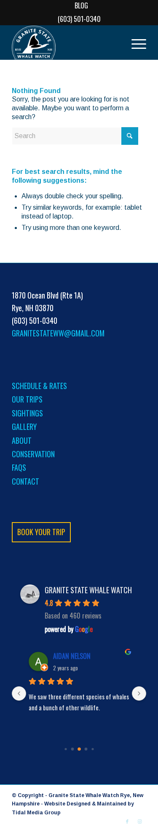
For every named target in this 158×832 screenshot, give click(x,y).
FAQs (19, 467)
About (22, 440)
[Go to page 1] (72, 748)
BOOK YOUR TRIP (41, 531)
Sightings (27, 413)
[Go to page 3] (85, 748)
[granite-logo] (65, 42)
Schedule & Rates (39, 385)
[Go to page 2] (79, 749)
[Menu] (134, 42)
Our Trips (27, 399)
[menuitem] (81, 5)
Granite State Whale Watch (88, 589)
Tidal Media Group (36, 813)
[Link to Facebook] (127, 821)
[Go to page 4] (92, 749)
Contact (25, 481)
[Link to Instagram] (140, 821)
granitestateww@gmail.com (58, 333)
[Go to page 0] (65, 749)
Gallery (24, 426)
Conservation (33, 453)
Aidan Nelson (72, 656)
